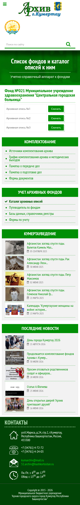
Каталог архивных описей (26, 201)
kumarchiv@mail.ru (32, 460)
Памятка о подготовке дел (25, 172)
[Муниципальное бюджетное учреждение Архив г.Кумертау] (40, 9)
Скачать (56, 108)
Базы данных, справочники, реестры (31, 213)
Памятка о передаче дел (24, 166)
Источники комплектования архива (31, 151)
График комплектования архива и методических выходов (39, 158)
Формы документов (21, 178)
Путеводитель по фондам (24, 207)
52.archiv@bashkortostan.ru (37, 464)
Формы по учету (19, 219)
